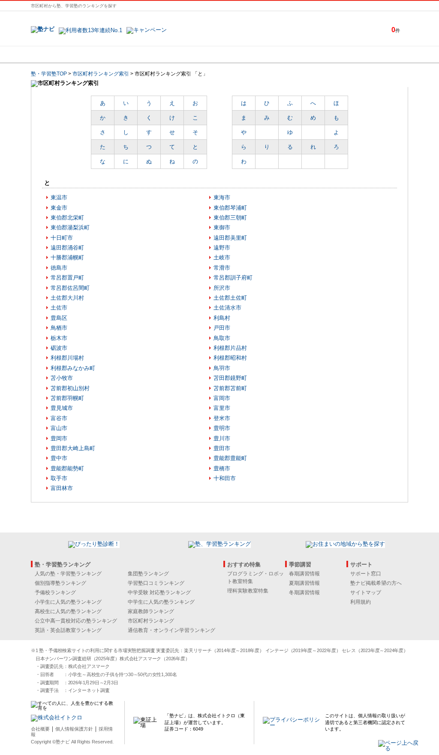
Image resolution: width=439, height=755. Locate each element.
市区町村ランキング (151, 621)
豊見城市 (62, 408)
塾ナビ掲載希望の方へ (376, 583)
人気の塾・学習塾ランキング (68, 574)
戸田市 (221, 328)
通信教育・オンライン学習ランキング (171, 630)
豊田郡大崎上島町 (73, 448)
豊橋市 (221, 468)
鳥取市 (221, 338)
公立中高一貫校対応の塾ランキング (76, 621)
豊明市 (221, 428)
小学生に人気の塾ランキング (68, 602)
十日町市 (62, 238)
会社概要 (40, 728)
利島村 (221, 318)
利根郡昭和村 (230, 358)
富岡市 (221, 398)
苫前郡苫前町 (230, 388)
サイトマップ (365, 593)
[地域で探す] (62, 54)
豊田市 (221, 448)
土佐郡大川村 (67, 298)
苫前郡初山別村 (70, 388)
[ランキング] (187, 54)
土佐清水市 (227, 307)
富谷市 (59, 418)
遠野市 (221, 247)
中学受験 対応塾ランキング (159, 593)
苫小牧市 (62, 378)
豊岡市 (59, 438)
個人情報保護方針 (74, 728)
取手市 (59, 478)
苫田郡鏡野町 (230, 378)
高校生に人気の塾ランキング (68, 611)
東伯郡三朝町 (230, 217)
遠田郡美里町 (230, 238)
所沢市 (221, 288)
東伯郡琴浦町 (230, 208)
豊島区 (59, 318)
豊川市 (221, 438)
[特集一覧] (312, 54)
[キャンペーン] (375, 54)
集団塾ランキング (148, 574)
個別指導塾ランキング (60, 583)
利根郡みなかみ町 (73, 368)
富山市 (59, 428)
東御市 (221, 227)
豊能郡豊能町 (230, 458)
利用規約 (360, 602)
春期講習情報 (304, 574)
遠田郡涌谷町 (67, 247)
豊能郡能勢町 (67, 468)
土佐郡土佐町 (230, 298)
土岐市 (221, 257)
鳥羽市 (221, 368)
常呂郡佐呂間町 (70, 288)
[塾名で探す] (124, 54)
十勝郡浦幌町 (67, 257)
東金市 (59, 208)
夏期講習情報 (304, 583)
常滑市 (221, 268)
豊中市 (59, 458)
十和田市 (224, 478)
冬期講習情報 (304, 593)
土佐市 (59, 307)
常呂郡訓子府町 (233, 277)
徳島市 (59, 268)
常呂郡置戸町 (67, 277)
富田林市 (62, 488)
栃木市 (59, 338)
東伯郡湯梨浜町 (70, 227)
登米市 (221, 418)
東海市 (221, 197)
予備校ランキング (55, 593)
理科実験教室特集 (247, 591)
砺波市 (59, 348)
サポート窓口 (365, 574)
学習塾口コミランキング (156, 583)
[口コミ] (250, 54)
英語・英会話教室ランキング (68, 630)
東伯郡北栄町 (67, 217)
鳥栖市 (59, 328)
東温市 (59, 197)
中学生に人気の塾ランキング (161, 602)
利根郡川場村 (67, 358)
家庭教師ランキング (151, 611)
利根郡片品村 (230, 348)
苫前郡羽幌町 (67, 398)
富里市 (221, 408)
